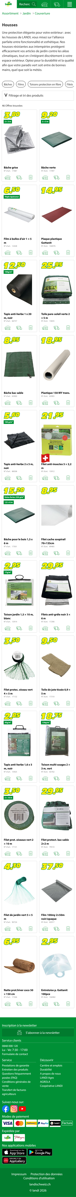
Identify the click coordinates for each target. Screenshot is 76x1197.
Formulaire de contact (15, 1054)
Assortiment (10, 13)
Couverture (42, 13)
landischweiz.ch (40, 1184)
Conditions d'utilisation (39, 1178)
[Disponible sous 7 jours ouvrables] (56, 327)
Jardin (26, 13)
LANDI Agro (47, 1077)
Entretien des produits (15, 1069)
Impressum (19, 1174)
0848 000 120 (10, 1046)
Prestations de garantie (15, 1065)
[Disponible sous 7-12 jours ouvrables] (56, 252)
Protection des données (47, 1174)
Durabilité (46, 1069)
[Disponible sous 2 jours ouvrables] (19, 177)
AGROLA (45, 1082)
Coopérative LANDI (51, 1086)
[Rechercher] (34, 4)
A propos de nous (50, 1073)
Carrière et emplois (51, 1065)
